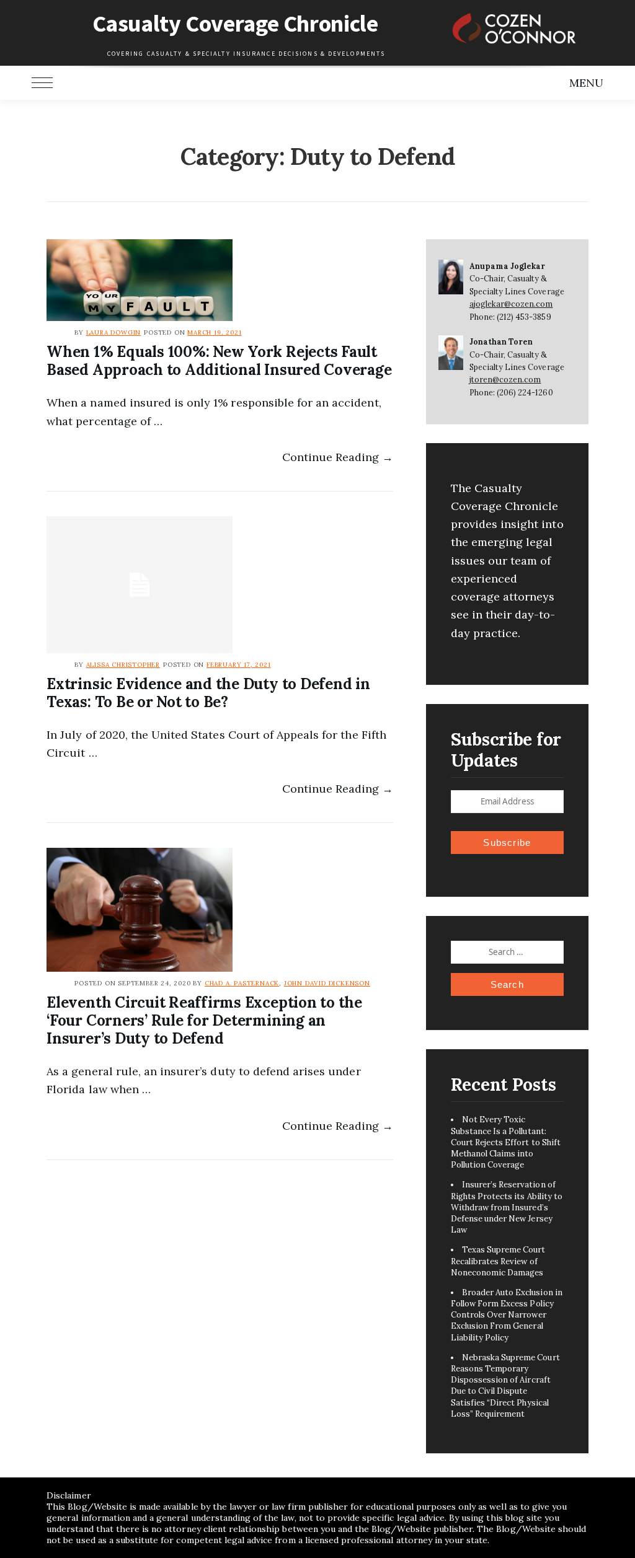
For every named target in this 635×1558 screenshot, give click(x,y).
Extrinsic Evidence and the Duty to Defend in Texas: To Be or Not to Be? (208, 692)
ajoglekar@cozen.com (511, 304)
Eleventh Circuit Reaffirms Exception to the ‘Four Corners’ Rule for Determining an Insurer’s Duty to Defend (204, 1020)
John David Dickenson (327, 983)
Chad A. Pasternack (242, 983)
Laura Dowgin (113, 332)
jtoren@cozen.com (505, 379)
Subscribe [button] (507, 842)
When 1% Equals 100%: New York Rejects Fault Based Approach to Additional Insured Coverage (219, 360)
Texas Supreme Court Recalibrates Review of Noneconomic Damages (498, 1260)
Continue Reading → (338, 457)
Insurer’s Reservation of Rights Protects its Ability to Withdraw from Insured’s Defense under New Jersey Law (506, 1207)
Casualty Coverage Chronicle (235, 23)
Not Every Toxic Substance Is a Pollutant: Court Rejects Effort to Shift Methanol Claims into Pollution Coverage (506, 1142)
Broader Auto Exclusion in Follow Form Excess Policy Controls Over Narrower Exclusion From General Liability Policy (506, 1315)
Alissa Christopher (123, 665)
